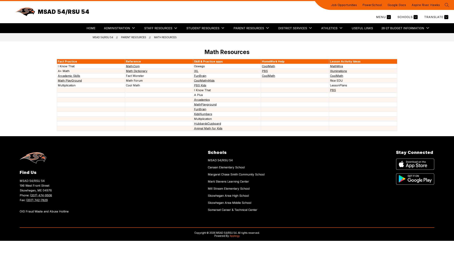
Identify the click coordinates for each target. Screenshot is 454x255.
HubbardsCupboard (207, 123)
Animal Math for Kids (208, 128)
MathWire (336, 66)
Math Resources (165, 37)
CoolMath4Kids (204, 80)
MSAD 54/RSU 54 (103, 37)
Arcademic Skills (69, 76)
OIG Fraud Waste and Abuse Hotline (44, 211)
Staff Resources (158, 28)
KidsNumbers (203, 114)
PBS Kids (200, 85)
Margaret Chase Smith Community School (236, 174)
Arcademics (202, 99)
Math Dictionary (136, 71)
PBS (265, 71)
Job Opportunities (344, 5)
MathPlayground (205, 104)
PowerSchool (372, 5)
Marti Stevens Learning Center (228, 181)
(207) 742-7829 (37, 200)
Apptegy (235, 235)
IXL (196, 71)
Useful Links (362, 28)
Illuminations (338, 71)
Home (91, 28)
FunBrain (200, 76)
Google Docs (397, 5)
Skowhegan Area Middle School (229, 203)
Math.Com (133, 66)
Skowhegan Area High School (228, 195)
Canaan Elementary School (226, 167)
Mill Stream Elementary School (229, 188)
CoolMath (268, 66)
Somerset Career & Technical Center (232, 210)
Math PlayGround (70, 80)
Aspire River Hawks (426, 5)
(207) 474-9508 (41, 195)
